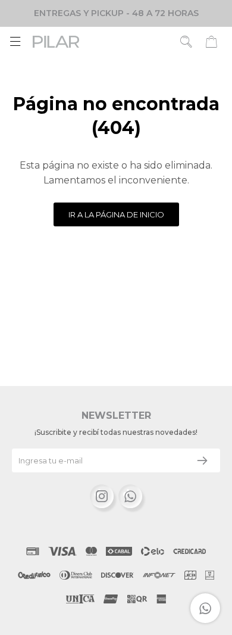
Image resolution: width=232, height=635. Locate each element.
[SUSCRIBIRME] (202, 460)
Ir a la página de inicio (116, 214)
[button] (186, 42)
